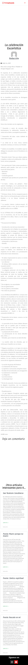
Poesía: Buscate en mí (12, 617)
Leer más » (6, 522)
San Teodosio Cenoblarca (13, 493)
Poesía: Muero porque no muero (13, 535)
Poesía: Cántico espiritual (13, 578)
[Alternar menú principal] (25, 2)
